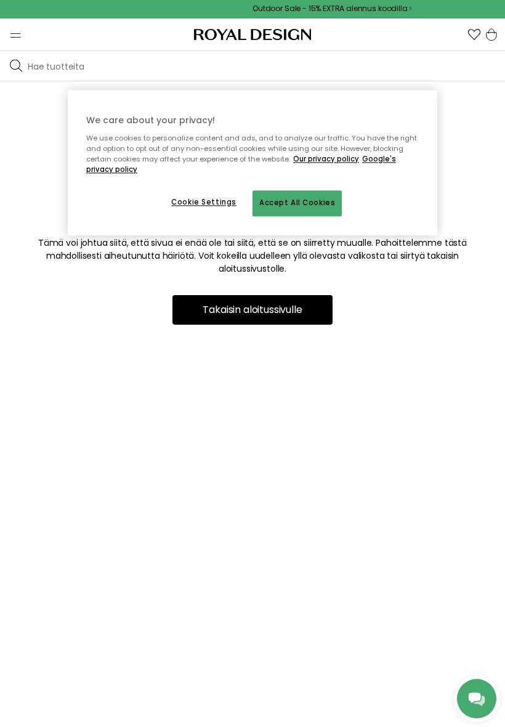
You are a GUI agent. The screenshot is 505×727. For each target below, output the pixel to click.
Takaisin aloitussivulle (252, 310)
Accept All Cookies (297, 203)
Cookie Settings (203, 202)
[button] (474, 34)
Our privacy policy (326, 159)
